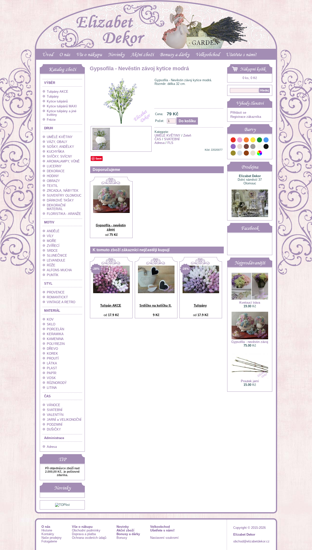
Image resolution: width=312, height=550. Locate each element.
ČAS (47, 396)
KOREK (52, 353)
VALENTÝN (55, 415)
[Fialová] (233, 147)
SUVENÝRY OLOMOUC (64, 195)
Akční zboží (142, 54)
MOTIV (49, 222)
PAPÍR (51, 373)
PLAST (52, 368)
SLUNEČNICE (57, 255)
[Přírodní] (253, 154)
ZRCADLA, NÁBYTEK (62, 190)
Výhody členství (249, 103)
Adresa (52, 447)
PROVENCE (56, 292)
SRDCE (52, 250)
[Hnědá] (246, 147)
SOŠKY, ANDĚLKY (60, 147)
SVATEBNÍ (54, 410)
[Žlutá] (253, 140)
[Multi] (259, 154)
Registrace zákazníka (245, 117)
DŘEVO (52, 348)
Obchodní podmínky (86, 530)
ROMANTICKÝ (57, 297)
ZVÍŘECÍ (53, 246)
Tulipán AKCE (110, 305)
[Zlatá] (233, 154)
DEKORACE (56, 171)
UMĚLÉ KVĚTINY (60, 137)
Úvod (47, 54)
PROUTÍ (53, 358)
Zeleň (187, 135)
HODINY (53, 176)
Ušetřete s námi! (241, 54)
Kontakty (47, 534)
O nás (64, 54)
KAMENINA (55, 339)
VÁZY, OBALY (57, 142)
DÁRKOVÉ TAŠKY (60, 200)
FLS (170, 143)
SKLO (51, 324)
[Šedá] (253, 147)
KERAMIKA (55, 334)
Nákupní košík (252, 69)
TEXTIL (52, 186)
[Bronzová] (246, 154)
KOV (50, 319)
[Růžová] (240, 140)
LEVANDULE (56, 260)
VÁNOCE (53, 405)
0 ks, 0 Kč (250, 78)
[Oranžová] (246, 140)
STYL (48, 283)
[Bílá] (259, 147)
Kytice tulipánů (57, 101)
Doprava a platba (84, 534)
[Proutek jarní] (249, 377)
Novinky (116, 54)
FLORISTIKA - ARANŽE (64, 214)
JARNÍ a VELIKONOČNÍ (64, 419)
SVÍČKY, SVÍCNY (59, 156)
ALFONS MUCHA (59, 270)
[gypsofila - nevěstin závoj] (101, 149)
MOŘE (51, 241)
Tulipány (53, 96)
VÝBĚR (49, 83)
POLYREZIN (56, 344)
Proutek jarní (250, 381)
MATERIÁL (52, 310)
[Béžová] (240, 147)
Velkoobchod (207, 54)
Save (99, 158)
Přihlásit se (238, 112)
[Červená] (233, 140)
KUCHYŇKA (55, 151)
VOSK (51, 378)
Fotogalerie (49, 541)
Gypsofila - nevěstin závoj (111, 227)
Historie (46, 530)
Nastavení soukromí (164, 538)
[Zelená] (259, 140)
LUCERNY (54, 166)
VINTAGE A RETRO (61, 302)
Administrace (54, 438)
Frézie (51, 119)
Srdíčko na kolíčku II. (155, 305)
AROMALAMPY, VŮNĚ (63, 161)
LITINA (52, 388)
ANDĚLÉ (53, 231)
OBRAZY (53, 181)
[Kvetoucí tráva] (249, 299)
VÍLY (50, 236)
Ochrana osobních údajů (89, 538)
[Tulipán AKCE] (111, 292)
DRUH (48, 128)
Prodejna (249, 167)
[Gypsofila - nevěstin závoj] (111, 212)
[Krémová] (266, 154)
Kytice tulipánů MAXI (62, 106)
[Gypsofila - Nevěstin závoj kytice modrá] (121, 138)
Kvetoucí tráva (249, 302)
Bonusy (122, 538)
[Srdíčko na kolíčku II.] (156, 292)
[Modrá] (266, 140)
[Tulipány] (201, 292)
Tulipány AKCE (57, 91)
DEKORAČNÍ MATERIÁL (56, 207)
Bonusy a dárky (174, 54)
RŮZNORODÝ (57, 383)
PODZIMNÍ (54, 424)
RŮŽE (51, 265)
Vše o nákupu (89, 54)
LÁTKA (52, 363)
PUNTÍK (52, 275)
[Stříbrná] (240, 154)
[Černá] (266, 147)
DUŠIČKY (54, 429)
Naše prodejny (51, 538)
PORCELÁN (55, 329)
